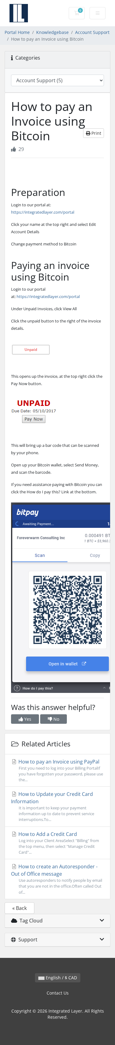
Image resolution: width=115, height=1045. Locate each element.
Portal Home (17, 32)
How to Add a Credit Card (58, 843)
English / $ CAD (60, 978)
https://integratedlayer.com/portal (42, 212)
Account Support (92, 32)
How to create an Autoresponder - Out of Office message (56, 879)
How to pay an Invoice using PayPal (60, 770)
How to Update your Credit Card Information (52, 806)
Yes (27, 719)
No (55, 719)
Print (95, 133)
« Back (19, 908)
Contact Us (58, 993)
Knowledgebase (52, 32)
